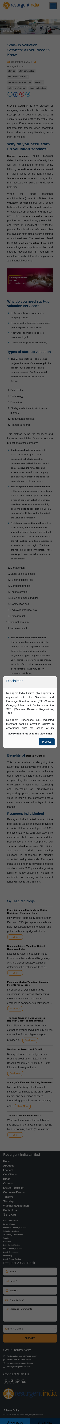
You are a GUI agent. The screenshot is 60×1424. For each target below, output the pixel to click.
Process (46, 741)
